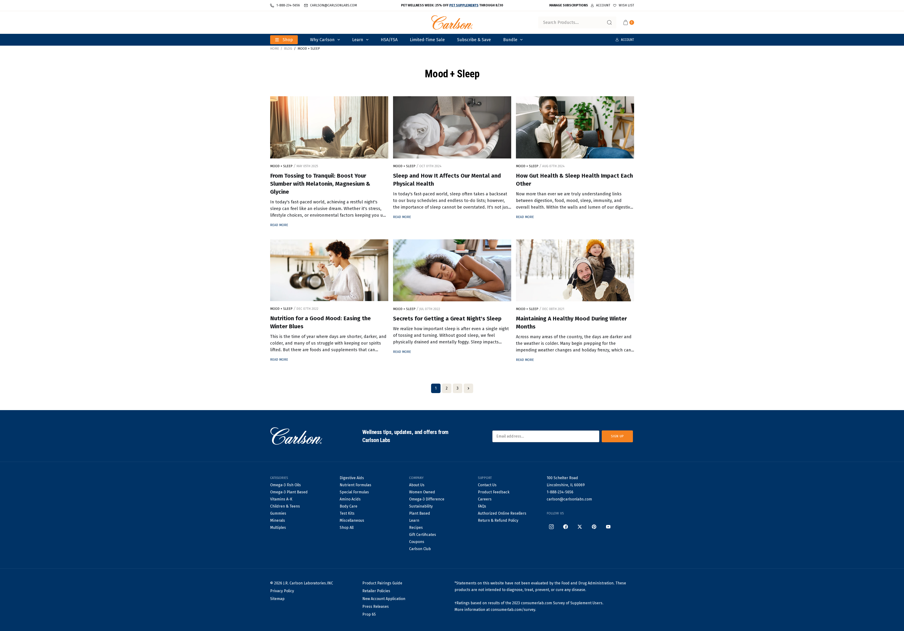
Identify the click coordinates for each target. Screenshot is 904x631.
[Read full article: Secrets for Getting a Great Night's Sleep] (452, 270)
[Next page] (468, 388)
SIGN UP (617, 436)
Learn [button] (357, 39)
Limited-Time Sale (427, 39)
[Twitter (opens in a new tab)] (579, 526)
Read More (279, 225)
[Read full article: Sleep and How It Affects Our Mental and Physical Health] (452, 127)
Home (274, 49)
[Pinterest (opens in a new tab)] (594, 526)
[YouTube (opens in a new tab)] (608, 526)
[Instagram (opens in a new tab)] (551, 526)
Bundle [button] (510, 39)
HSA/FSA (389, 39)
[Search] (609, 22)
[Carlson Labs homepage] (452, 22)
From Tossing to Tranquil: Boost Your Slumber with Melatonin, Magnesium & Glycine (320, 183)
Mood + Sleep (309, 49)
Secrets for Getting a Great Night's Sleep (447, 318)
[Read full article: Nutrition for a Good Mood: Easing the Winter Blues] (329, 270)
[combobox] (577, 22)
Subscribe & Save (474, 39)
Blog (288, 49)
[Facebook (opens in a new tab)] (565, 526)
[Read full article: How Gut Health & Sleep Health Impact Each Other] (575, 127)
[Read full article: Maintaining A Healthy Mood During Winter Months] (575, 270)
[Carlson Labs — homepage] (296, 436)
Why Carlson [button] (322, 39)
